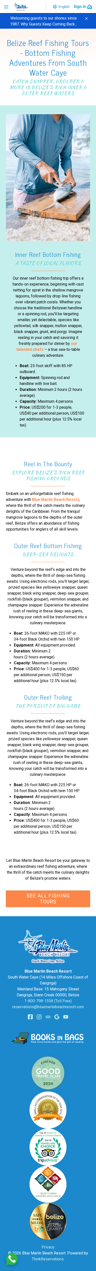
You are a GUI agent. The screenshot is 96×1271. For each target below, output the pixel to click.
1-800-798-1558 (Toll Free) (48, 1001)
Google (56, 1016)
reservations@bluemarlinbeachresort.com (48, 1006)
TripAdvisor (48, 1016)
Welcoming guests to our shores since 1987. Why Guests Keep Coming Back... (43, 21)
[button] (86, 18)
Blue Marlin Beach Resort (55, 499)
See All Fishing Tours (48, 899)
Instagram (39, 1016)
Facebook (30, 1016)
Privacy (48, 1247)
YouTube (65, 1016)
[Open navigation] (6, 6)
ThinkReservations (48, 1259)
